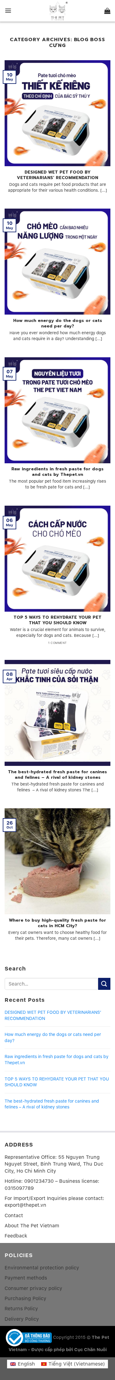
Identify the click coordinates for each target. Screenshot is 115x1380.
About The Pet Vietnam (32, 1226)
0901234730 (39, 1181)
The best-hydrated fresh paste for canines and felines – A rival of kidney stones (52, 1104)
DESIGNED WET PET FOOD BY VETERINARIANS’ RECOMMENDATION (53, 1015)
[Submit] (104, 984)
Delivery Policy (22, 1319)
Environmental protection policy (42, 1268)
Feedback (16, 1236)
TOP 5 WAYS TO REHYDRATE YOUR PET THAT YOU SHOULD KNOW (57, 1082)
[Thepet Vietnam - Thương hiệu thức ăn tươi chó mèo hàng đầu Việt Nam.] (58, 11)
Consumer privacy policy (33, 1288)
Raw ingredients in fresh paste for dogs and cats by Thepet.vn (57, 1059)
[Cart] (107, 11)
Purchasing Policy (25, 1298)
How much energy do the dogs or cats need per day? (53, 1037)
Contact (14, 1215)
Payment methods (26, 1278)
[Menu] (8, 10)
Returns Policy (21, 1308)
